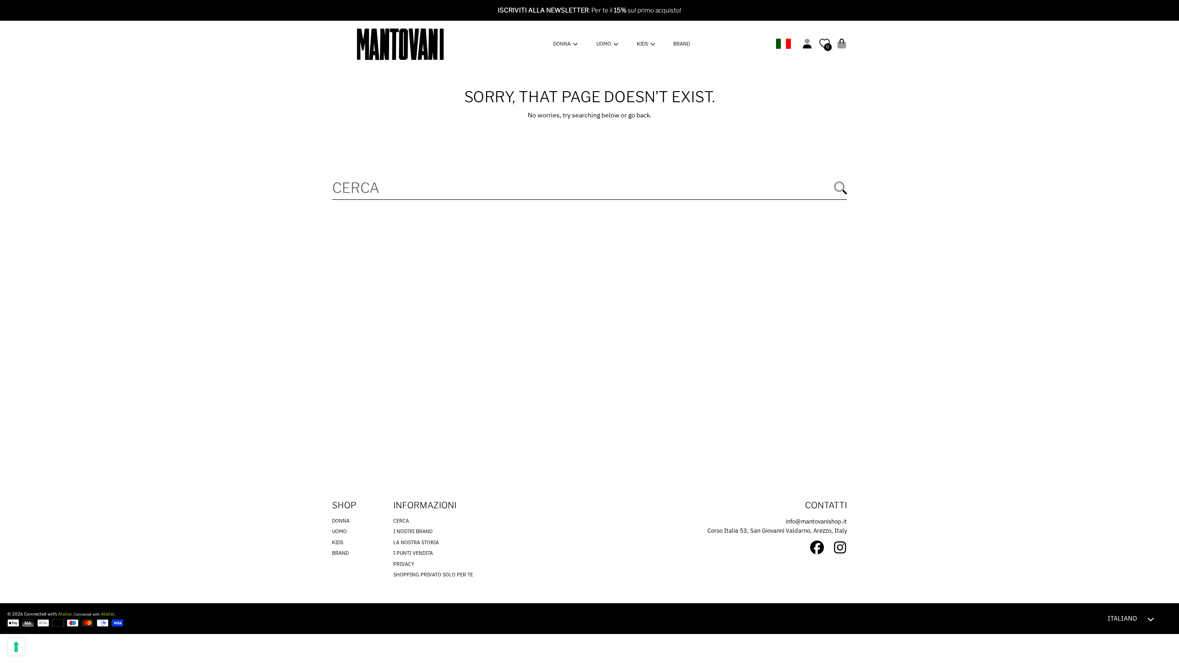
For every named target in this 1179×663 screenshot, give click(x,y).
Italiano (1122, 618)
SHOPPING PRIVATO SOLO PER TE (433, 574)
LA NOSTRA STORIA (416, 542)
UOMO (604, 44)
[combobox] (589, 187)
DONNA (562, 44)
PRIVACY (403, 564)
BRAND (340, 553)
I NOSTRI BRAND (412, 531)
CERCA (401, 521)
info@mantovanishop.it (816, 521)
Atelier (64, 614)
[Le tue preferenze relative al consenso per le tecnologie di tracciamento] (16, 647)
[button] (841, 43)
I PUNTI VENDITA (413, 553)
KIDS (643, 44)
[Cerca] (840, 188)
